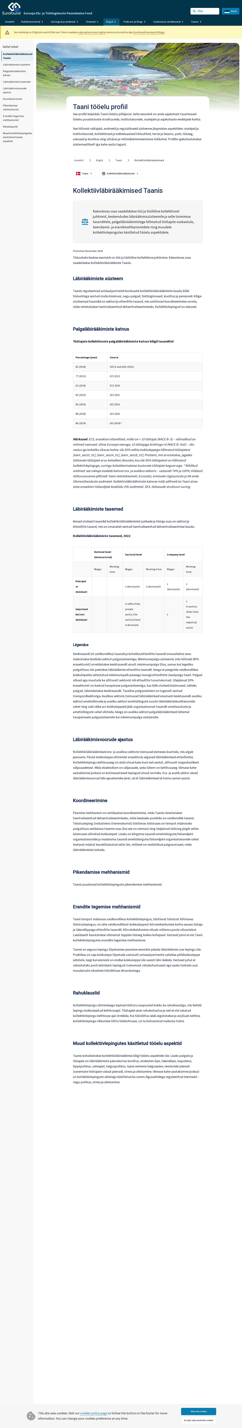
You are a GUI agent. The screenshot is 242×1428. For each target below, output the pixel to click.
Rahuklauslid (10, 127)
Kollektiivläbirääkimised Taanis (17, 56)
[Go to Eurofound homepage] (11, 9)
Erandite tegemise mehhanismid (13, 118)
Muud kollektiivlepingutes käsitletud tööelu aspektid (17, 137)
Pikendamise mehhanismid (10, 107)
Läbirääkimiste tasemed (16, 82)
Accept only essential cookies (198, 1420)
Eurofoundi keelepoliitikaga (148, 32)
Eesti (234, 11)
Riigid (99, 160)
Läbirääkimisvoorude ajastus (15, 90)
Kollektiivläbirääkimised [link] (149, 160)
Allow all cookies (199, 1411)
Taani (118, 160)
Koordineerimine (12, 99)
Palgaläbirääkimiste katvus (14, 73)
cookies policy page (93, 1413)
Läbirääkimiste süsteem (16, 64)
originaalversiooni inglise (92, 32)
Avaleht (10, 22)
